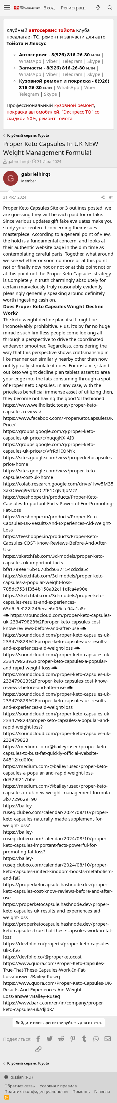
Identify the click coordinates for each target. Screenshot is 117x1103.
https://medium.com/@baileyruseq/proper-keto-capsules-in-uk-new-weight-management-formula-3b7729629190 (57, 792)
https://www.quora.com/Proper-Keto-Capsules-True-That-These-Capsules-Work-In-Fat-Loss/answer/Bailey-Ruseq (54, 969)
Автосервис (33, 54)
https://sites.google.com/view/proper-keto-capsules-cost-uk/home (49, 473)
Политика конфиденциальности (36, 1091)
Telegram (73, 61)
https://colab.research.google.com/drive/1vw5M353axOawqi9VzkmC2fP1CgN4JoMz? (58, 486)
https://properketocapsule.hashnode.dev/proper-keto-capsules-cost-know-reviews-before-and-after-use (58, 891)
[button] (7, 8)
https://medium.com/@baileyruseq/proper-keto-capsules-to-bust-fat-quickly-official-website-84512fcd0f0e (55, 753)
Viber (51, 61)
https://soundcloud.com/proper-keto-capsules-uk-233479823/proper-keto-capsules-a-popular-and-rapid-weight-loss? (57, 720)
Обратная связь (19, 1086)
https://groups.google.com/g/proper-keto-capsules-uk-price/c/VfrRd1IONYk (49, 447)
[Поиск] (110, 7)
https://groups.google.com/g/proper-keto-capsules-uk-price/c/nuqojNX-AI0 (49, 434)
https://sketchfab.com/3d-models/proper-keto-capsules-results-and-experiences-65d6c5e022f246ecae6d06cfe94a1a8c (53, 602)
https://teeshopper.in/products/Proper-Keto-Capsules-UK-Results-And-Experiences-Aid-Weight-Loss (57, 523)
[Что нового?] (98, 7)
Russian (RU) (20, 1077)
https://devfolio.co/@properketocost (42, 956)
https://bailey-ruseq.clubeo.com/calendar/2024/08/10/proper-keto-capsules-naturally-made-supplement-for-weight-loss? (55, 815)
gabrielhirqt (18, 161)
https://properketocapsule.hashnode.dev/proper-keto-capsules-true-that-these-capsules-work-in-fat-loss (58, 930)
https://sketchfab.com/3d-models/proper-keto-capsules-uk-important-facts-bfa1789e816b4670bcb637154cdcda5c (53, 562)
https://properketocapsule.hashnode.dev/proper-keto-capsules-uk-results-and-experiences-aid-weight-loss (56, 910)
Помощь (81, 1091)
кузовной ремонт (74, 105)
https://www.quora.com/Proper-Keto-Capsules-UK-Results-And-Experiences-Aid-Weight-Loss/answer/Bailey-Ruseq (57, 989)
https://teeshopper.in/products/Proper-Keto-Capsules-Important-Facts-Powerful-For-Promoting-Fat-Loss (58, 503)
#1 (111, 197)
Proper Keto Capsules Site (30, 208)
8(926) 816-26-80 (70, 54)
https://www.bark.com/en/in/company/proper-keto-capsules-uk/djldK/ (54, 1005)
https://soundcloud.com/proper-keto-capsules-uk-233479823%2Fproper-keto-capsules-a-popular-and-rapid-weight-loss (57, 661)
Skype (94, 61)
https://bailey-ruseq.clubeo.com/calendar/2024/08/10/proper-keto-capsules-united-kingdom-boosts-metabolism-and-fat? (58, 868)
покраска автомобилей (33, 112)
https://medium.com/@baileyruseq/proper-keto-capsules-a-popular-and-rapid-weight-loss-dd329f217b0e (55, 772)
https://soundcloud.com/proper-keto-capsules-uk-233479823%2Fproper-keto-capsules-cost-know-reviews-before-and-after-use (57, 621)
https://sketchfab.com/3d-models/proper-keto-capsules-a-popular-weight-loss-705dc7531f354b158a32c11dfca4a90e (53, 582)
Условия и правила (58, 1086)
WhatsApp (30, 61)
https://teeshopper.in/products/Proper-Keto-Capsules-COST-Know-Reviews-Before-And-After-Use (55, 542)
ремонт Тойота (55, 118)
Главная (102, 1091)
